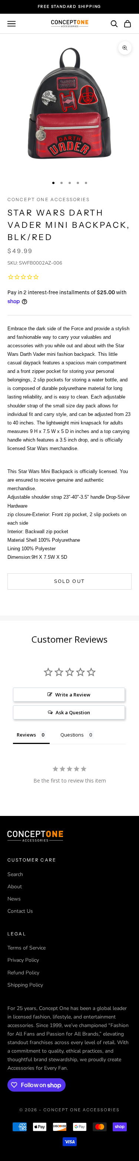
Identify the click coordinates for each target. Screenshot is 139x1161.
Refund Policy (23, 972)
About (14, 886)
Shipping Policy (25, 984)
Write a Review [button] (72, 694)
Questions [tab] (72, 734)
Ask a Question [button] (73, 712)
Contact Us (20, 911)
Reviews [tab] (26, 734)
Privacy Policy (23, 960)
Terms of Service (26, 947)
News (14, 898)
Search (15, 874)
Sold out (69, 581)
